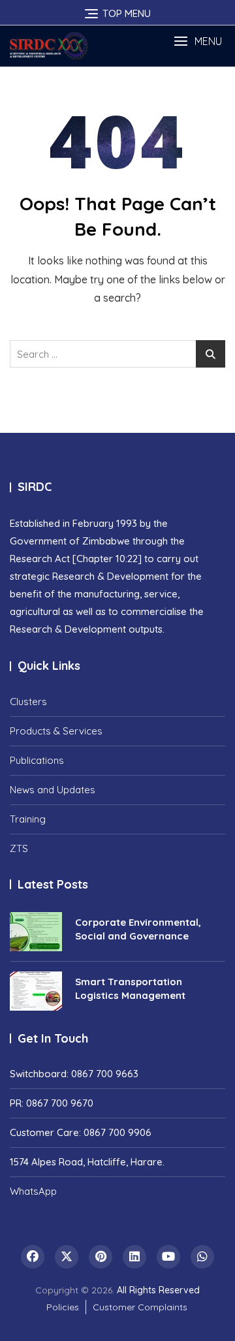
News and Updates (52, 789)
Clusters (28, 701)
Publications (37, 760)
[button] (198, 41)
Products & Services (56, 731)
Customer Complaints (140, 1307)
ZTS (19, 848)
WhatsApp (33, 1191)
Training (28, 819)
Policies (62, 1307)
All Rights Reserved (158, 1290)
